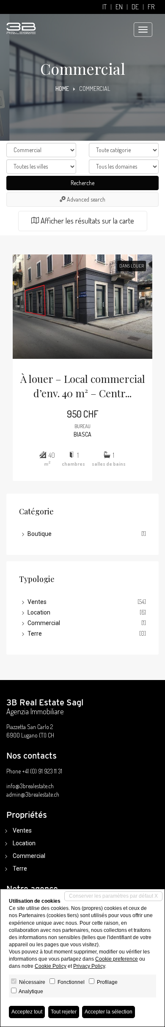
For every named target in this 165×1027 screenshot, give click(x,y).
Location (39, 612)
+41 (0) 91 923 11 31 (42, 771)
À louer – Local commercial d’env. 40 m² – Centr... (82, 386)
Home (62, 88)
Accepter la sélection (108, 1012)
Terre (35, 633)
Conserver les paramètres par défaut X (113, 896)
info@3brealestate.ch (30, 785)
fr (151, 7)
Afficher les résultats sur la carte (86, 220)
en (119, 7)
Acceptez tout (26, 1012)
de (135, 7)
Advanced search (85, 199)
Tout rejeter (64, 1012)
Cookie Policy (50, 966)
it (104, 7)
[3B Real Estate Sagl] (21, 24)
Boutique (40, 533)
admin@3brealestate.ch (32, 794)
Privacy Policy (89, 966)
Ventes (37, 601)
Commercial (44, 623)
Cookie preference (116, 959)
